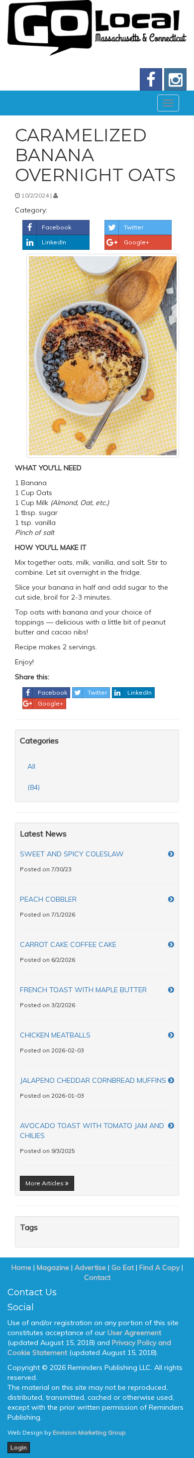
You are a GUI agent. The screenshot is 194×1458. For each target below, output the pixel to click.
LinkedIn (54, 242)
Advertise (90, 1267)
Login (18, 1447)
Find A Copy (159, 1267)
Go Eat (122, 1267)
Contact (97, 1277)
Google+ (136, 242)
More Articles (45, 1183)
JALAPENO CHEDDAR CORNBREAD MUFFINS (93, 1080)
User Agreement (134, 1332)
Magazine (53, 1267)
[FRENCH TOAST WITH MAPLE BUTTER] (171, 990)
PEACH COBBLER (48, 899)
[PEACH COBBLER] (171, 899)
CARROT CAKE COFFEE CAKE (68, 944)
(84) (33, 787)
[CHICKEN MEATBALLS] (171, 1035)
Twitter (133, 227)
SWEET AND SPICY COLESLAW (72, 853)
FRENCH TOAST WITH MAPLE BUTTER (83, 989)
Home (21, 1267)
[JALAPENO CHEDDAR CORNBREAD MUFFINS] (171, 1080)
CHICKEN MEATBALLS (55, 1035)
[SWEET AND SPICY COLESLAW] (171, 854)
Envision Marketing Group (89, 1432)
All (31, 766)
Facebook (56, 227)
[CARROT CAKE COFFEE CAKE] (171, 944)
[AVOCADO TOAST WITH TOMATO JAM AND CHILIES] (171, 1126)
